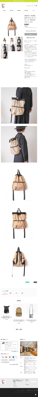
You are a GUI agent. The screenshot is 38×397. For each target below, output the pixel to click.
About (30, 5)
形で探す (4, 10)
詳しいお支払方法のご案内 (14, 364)
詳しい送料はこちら (15, 351)
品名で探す (11, 10)
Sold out (30, 34)
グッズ (34, 10)
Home (28, 5)
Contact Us (15, 386)
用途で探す (26, 10)
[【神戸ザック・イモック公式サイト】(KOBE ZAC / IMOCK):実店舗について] (28, 348)
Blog (33, 5)
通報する (36, 283)
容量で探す (19, 10)
